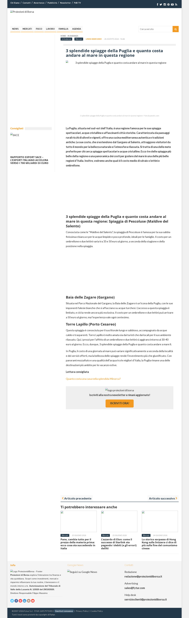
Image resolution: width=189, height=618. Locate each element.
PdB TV (77, 3)
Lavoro (50, 29)
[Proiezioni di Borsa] (22, 11)
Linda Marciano (94, 39)
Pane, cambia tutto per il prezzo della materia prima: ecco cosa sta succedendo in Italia (78, 544)
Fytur (52, 614)
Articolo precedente (77, 498)
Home (63, 36)
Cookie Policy (96, 611)
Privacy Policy (82, 611)
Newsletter (65, 3)
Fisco (39, 29)
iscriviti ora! (119, 403)
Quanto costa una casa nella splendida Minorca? (93, 378)
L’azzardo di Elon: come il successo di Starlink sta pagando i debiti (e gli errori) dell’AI (119, 544)
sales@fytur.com (134, 588)
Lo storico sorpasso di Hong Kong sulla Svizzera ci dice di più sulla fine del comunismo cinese (159, 544)
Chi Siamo (14, 3)
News (15, 29)
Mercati (27, 29)
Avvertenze (39, 3)
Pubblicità (52, 3)
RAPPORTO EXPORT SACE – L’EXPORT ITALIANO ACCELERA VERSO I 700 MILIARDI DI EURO (29, 160)
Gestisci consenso (64, 611)
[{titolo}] (157, 4)
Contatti (27, 3)
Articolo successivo (162, 498)
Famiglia (63, 29)
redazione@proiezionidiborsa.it (143, 576)
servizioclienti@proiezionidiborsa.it (145, 599)
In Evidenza (73, 36)
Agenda (76, 29)
